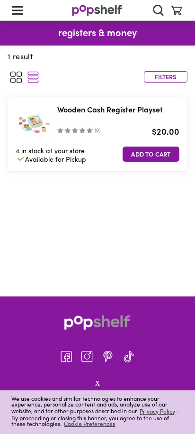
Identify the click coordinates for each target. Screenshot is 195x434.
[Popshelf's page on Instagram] (87, 356)
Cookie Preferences (89, 423)
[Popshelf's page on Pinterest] (108, 356)
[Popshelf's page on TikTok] (128, 356)
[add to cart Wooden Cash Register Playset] (151, 154)
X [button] (97, 383)
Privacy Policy (157, 411)
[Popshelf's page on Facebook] (66, 356)
